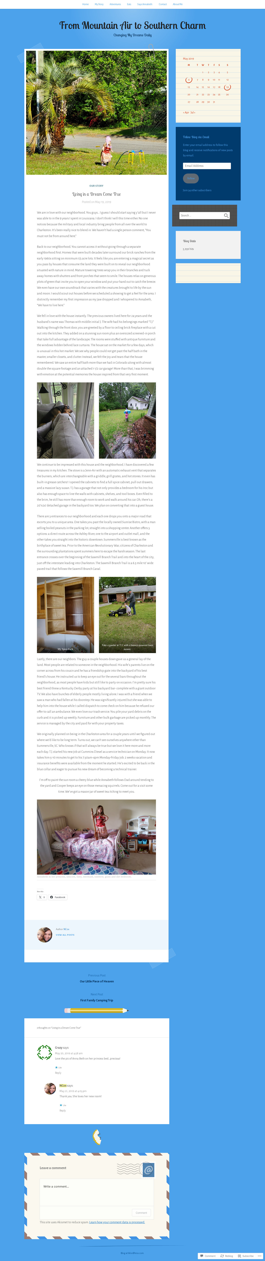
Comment (141, 1212)
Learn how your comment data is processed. (117, 1222)
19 (227, 87)
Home (85, 4)
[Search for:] (204, 215)
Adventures (115, 4)
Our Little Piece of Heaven (97, 978)
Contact (163, 4)
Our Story (96, 186)
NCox (66, 929)
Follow (191, 178)
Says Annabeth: (145, 4)
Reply (58, 1072)
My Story (99, 4)
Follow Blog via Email (196, 137)
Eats (129, 4)
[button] (65, 420)
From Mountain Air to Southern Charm (132, 25)
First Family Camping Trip (96, 997)
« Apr (186, 112)
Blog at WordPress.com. (132, 1253)
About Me (178, 4)
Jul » (193, 112)
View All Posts (65, 935)
